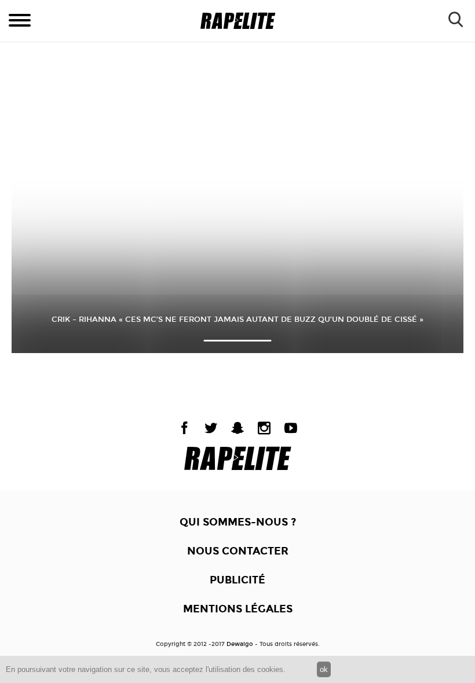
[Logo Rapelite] (237, 21)
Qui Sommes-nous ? (238, 522)
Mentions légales (238, 609)
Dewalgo (239, 644)
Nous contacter (237, 551)
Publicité (237, 580)
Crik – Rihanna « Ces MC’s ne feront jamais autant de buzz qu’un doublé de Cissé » (237, 319)
